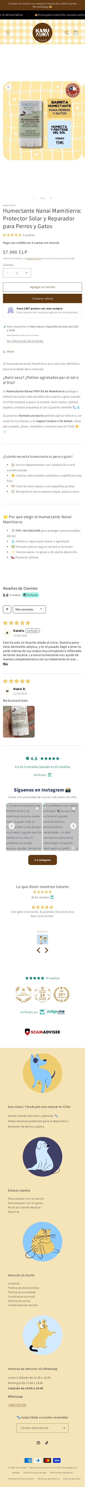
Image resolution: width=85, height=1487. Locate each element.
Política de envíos (19, 1301)
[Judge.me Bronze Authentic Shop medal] (61, 994)
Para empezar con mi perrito (26, 1198)
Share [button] (10, 351)
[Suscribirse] (64, 1428)
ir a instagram (43, 860)
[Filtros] (7, 609)
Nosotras (14, 1211)
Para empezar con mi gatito (25, 1203)
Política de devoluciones (23, 1288)
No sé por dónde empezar (24, 1207)
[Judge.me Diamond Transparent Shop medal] (23, 994)
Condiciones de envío (21, 1296)
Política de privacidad (21, 1292)
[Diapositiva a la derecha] (51, 198)
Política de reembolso (61, 1472)
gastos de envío (34, 258)
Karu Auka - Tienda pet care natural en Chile (39, 1467)
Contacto (14, 1283)
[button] (8, 32)
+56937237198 (17, 1405)
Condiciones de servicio (23, 1305)
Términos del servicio (49, 1478)
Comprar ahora (42, 298)
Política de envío (72, 1478)
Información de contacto (21, 1478)
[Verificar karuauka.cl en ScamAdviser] (42, 1033)
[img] (42, 892)
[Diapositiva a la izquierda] (33, 198)
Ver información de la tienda (25, 341)
